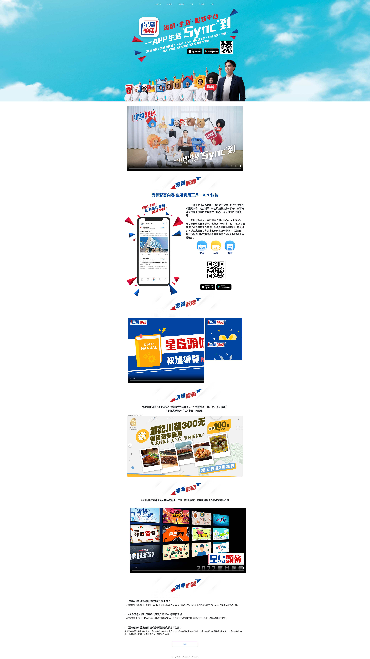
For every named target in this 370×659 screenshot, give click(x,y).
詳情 (185, 644)
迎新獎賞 (181, 4)
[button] (240, 445)
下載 (191, 4)
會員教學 (169, 4)
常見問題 (202, 4)
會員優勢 (158, 4)
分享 (212, 4)
